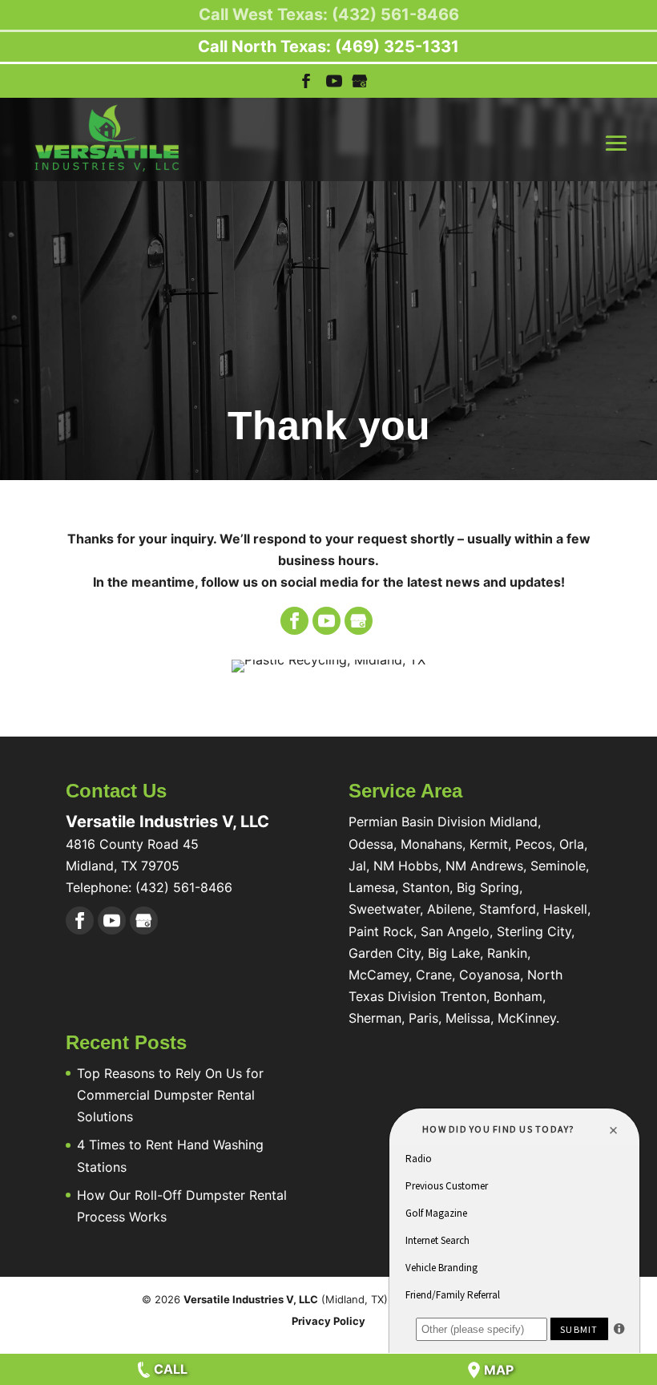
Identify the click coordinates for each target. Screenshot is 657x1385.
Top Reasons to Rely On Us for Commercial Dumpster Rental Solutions (170, 1095)
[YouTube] (334, 85)
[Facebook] (294, 621)
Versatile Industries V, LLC (250, 1299)
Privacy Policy (328, 1320)
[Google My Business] (359, 621)
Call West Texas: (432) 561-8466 (329, 14)
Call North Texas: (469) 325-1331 (328, 46)
